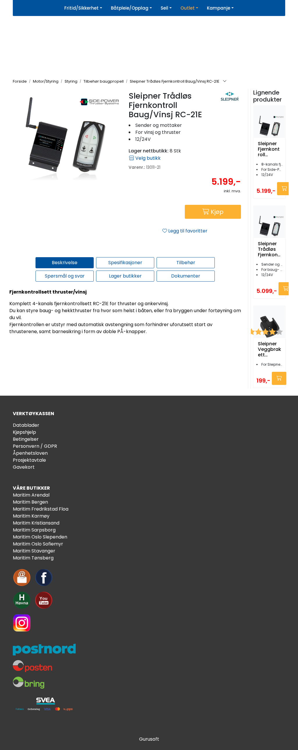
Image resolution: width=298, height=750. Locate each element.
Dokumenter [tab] (185, 276)
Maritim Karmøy (31, 516)
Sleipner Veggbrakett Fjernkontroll (269, 349)
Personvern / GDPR (35, 446)
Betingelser (26, 439)
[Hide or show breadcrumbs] (224, 81)
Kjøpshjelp (24, 432)
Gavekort (24, 467)
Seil (164, 8)
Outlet (187, 8)
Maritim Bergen (30, 502)
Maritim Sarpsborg (34, 530)
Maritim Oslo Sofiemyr (38, 544)
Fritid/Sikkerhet (81, 8)
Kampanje (218, 8)
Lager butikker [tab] (125, 276)
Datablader (26, 425)
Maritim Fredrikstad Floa (40, 509)
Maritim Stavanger (34, 551)
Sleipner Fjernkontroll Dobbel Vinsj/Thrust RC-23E (269, 149)
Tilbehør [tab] (185, 262)
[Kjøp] (284, 188)
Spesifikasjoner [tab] (125, 262)
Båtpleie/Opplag (129, 8)
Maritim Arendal (31, 495)
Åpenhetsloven (30, 453)
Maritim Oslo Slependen (40, 537)
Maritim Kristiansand (36, 523)
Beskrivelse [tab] (64, 262)
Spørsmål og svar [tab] (65, 276)
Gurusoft (149, 739)
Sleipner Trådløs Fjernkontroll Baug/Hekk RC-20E (269, 249)
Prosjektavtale (29, 460)
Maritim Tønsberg (33, 557)
